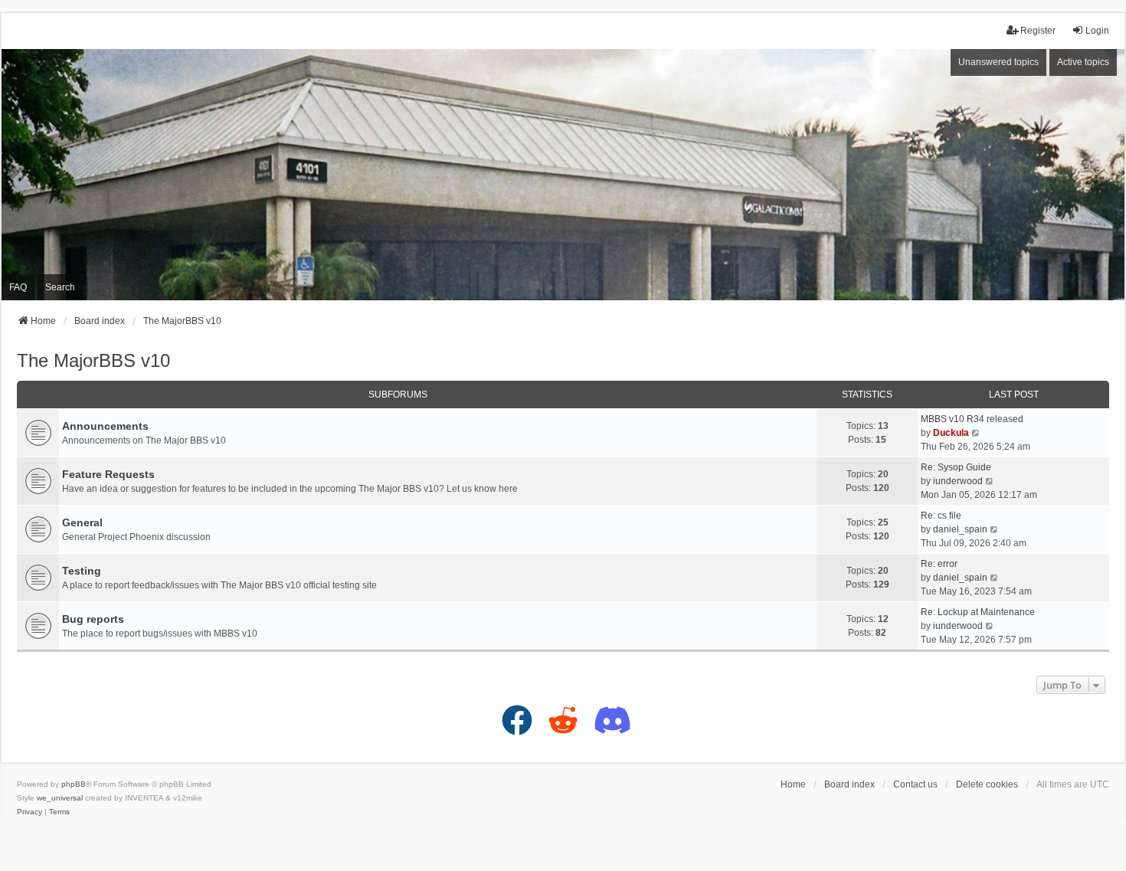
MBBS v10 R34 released (972, 419)
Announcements (105, 426)
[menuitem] (29, 812)
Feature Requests (108, 474)
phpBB (73, 784)
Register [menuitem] (1038, 30)
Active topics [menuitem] (1083, 62)
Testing (81, 571)
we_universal (60, 798)
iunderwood (958, 481)
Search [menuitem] (60, 287)
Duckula (951, 432)
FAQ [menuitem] (18, 287)
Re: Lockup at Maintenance (978, 612)
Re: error (939, 563)
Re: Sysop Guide (956, 467)
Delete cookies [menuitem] (987, 784)
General (82, 522)
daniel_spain (960, 529)
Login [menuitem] (1097, 30)
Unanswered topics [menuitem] (998, 62)
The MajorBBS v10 (93, 360)
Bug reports (93, 619)
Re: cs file (941, 515)
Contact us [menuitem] (915, 784)
